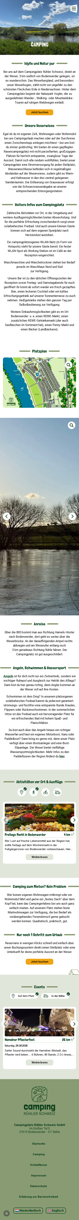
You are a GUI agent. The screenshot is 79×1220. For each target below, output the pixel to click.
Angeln (8, 676)
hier (62, 756)
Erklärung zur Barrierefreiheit (38, 1196)
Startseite (38, 1143)
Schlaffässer (38, 1165)
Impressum (38, 1175)
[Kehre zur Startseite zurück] (39, 1101)
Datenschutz (38, 1186)
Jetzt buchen (39, 112)
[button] (6, 516)
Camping (39, 1154)
